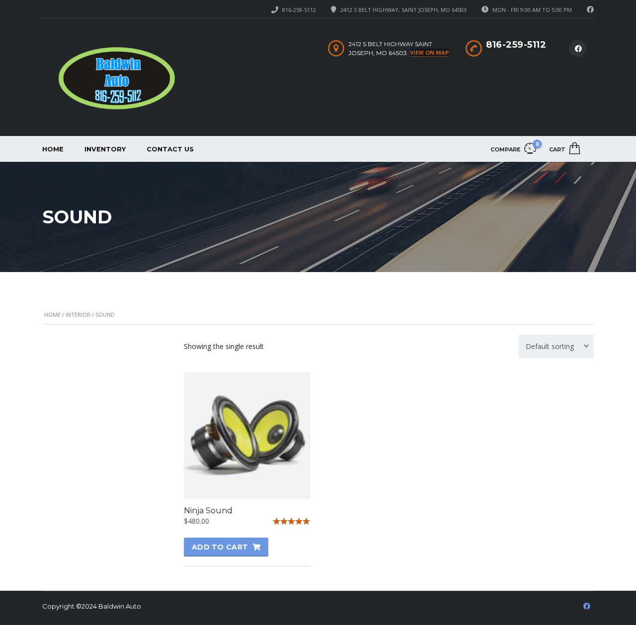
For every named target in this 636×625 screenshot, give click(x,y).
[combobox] (556, 346)
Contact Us (170, 149)
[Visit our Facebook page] (590, 9)
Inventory (105, 149)
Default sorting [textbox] (550, 346)
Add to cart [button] (220, 547)
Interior (78, 314)
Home (53, 149)
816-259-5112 (299, 9)
